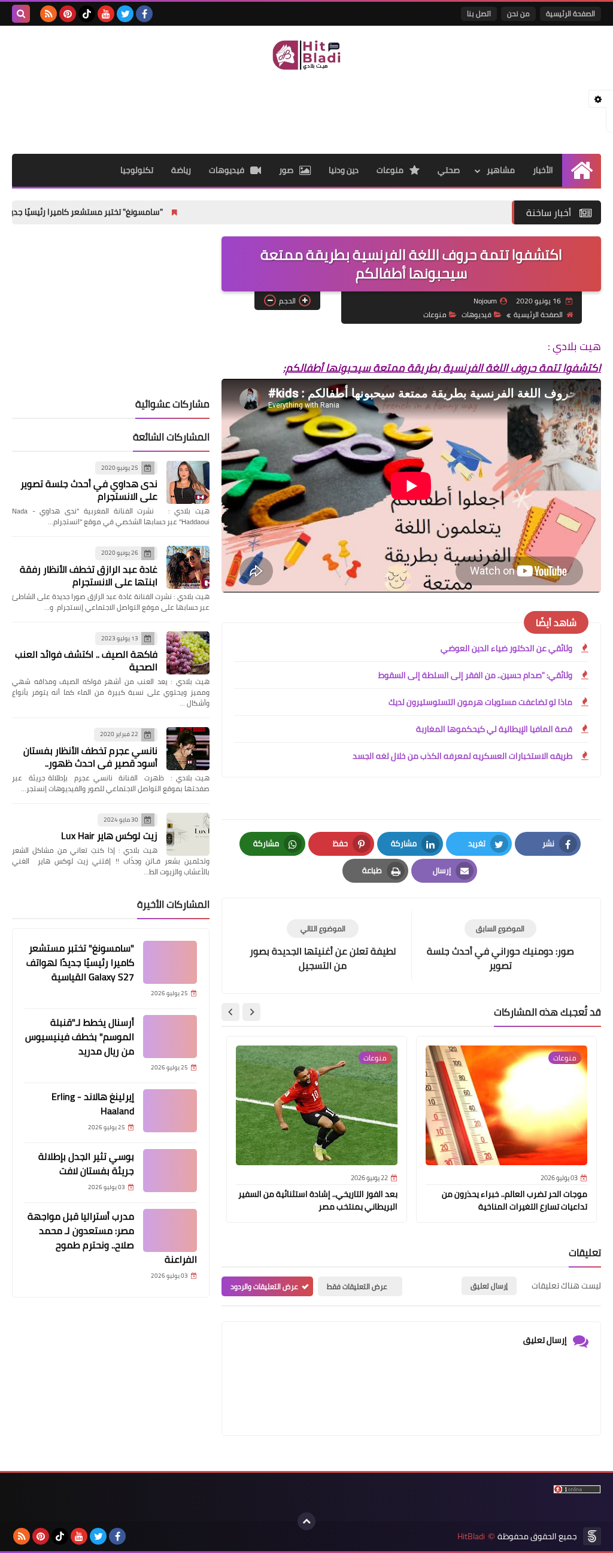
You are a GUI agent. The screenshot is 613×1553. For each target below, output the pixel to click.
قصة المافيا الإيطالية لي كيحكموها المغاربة (494, 729)
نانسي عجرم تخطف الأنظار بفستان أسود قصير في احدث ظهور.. (90, 756)
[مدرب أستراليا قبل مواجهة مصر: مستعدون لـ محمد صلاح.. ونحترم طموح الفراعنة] (170, 1230)
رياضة (181, 170)
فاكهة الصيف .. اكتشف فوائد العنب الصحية (86, 660)
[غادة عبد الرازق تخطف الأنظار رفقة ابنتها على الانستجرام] (188, 567)
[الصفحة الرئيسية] (581, 170)
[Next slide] (230, 1012)
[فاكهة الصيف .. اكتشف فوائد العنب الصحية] (188, 652)
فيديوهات (226, 170)
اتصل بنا (479, 13)
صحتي (449, 170)
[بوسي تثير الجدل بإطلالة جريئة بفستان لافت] (170, 1170)
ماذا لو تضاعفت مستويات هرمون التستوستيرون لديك (480, 702)
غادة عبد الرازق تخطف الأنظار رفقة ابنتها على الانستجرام (88, 575)
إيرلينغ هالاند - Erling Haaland (92, 1103)
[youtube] (106, 13)
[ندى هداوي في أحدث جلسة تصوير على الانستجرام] (188, 482)
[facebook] (144, 13)
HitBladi (471, 1536)
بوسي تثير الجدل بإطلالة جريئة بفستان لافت (86, 1163)
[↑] (306, 1521)
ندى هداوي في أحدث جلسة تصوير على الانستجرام (88, 490)
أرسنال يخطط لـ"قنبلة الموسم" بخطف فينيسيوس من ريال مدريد (79, 1036)
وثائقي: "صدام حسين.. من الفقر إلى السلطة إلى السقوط (475, 675)
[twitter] (125, 13)
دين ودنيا (344, 170)
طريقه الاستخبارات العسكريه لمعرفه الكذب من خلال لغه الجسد (462, 756)
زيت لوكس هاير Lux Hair (109, 835)
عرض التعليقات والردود (264, 1286)
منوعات (390, 170)
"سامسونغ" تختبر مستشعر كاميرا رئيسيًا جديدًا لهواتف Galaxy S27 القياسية (80, 962)
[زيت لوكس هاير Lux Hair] (188, 834)
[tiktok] (86, 13)
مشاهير (501, 170)
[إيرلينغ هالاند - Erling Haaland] (170, 1110)
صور (286, 170)
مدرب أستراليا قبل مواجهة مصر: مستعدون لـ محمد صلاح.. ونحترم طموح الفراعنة (112, 1237)
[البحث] (21, 14)
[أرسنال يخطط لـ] (170, 1036)
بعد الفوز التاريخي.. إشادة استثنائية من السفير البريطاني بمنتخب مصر (317, 1200)
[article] (322, 945)
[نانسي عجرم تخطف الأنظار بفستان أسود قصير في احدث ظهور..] (188, 748)
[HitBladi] (306, 55)
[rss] (48, 13)
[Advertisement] (306, 111)
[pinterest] (67, 13)
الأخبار (543, 170)
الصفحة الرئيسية (570, 13)
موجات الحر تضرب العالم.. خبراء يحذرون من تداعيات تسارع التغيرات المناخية (514, 1200)
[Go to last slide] (251, 1012)
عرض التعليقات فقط (357, 1286)
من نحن (518, 13)
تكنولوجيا (136, 170)
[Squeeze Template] (592, 1536)
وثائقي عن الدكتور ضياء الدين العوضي (506, 648)
